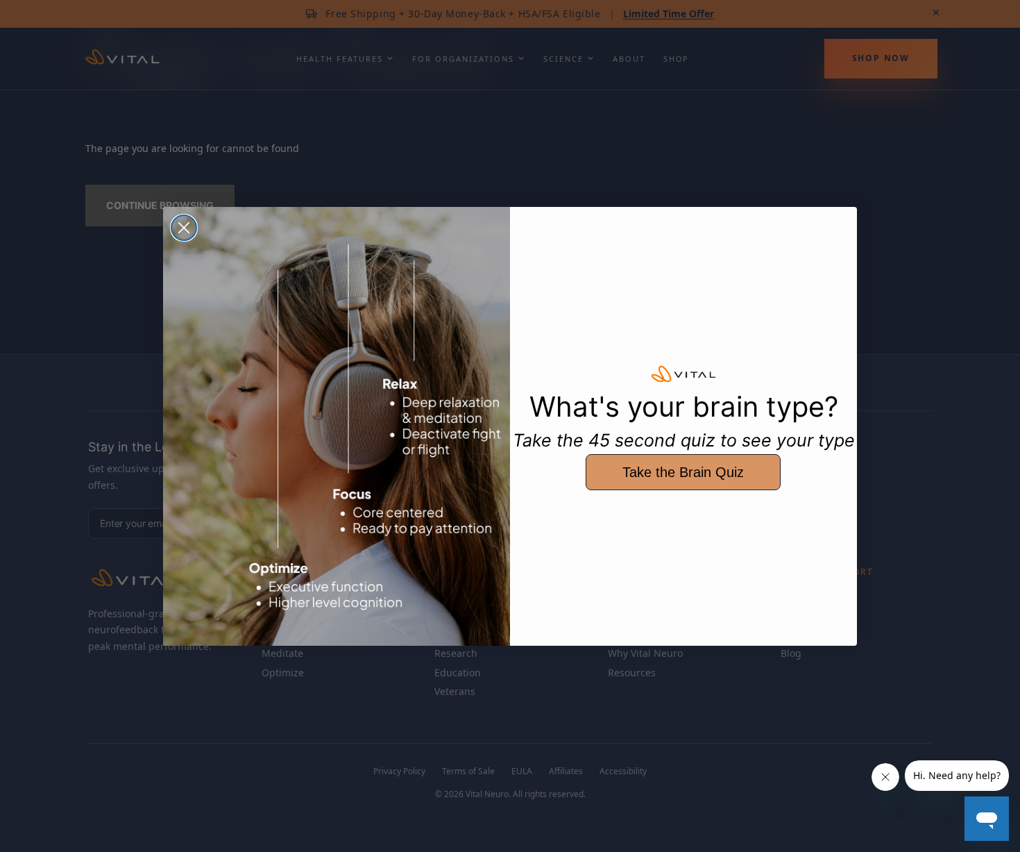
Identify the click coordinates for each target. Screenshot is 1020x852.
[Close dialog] (183, 227)
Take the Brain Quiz (683, 472)
